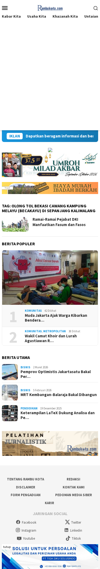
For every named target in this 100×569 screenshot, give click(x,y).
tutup (7, 547)
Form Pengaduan (26, 495)
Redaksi (73, 479)
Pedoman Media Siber (73, 495)
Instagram (29, 530)
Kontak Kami (74, 487)
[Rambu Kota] (50, 7)
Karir (49, 503)
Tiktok (76, 538)
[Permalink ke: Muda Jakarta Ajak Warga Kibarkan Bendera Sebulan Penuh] (50, 277)
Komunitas (33, 311)
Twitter (76, 522)
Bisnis (25, 367)
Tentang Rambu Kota (25, 479)
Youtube (29, 538)
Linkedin (76, 530)
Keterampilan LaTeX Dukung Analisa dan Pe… (58, 415)
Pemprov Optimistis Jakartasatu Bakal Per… (56, 374)
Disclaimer (25, 487)
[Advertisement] (50, 77)
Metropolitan (54, 331)
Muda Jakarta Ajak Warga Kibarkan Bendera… (56, 318)
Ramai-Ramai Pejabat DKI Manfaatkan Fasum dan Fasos (59, 222)
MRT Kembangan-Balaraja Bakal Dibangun (59, 394)
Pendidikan (29, 408)
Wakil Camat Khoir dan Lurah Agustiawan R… (51, 338)
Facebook (29, 522)
